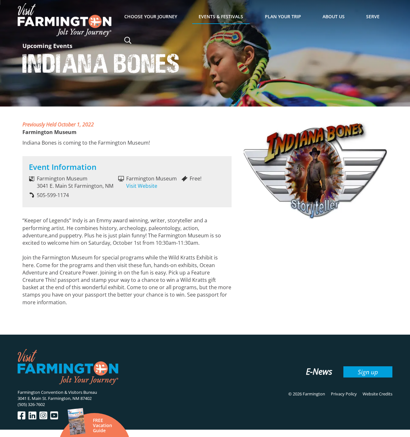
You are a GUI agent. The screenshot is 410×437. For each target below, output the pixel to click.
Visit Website (141, 185)
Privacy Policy (344, 394)
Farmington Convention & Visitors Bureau (57, 392)
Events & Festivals (221, 16)
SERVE (373, 16)
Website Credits (377, 394)
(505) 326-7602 (31, 404)
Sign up (368, 372)
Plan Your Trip (283, 16)
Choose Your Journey (150, 16)
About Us (334, 16)
